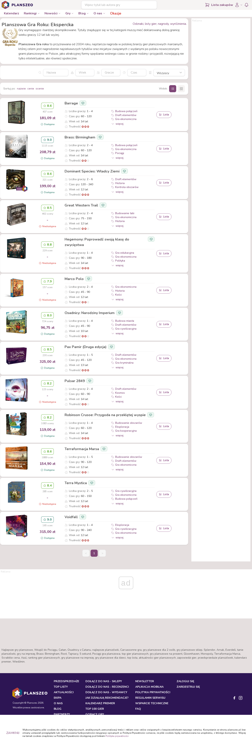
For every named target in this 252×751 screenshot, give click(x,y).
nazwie (21, 88)
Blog (82, 13)
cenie (30, 88)
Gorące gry (94, 714)
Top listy (61, 687)
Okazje (115, 13)
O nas (98, 13)
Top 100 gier (94, 709)
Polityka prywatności (117, 736)
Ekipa (57, 698)
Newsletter (144, 681)
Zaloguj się (185, 681)
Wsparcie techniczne (151, 703)
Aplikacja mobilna (149, 687)
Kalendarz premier (100, 703)
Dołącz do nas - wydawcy (106, 692)
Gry (67, 13)
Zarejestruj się (188, 687)
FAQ (138, 709)
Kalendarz (11, 13)
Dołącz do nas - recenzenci (107, 687)
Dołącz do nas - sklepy (103, 681)
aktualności (64, 692)
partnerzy (62, 714)
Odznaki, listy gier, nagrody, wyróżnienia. (160, 24)
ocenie (40, 88)
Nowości (50, 13)
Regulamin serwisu (150, 698)
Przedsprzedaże (66, 681)
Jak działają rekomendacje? (107, 698)
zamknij (12, 733)
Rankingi (30, 13)
